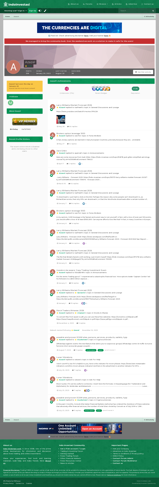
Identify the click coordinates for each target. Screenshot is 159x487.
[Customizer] (40, 10)
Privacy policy (138, 453)
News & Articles (67, 463)
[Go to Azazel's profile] (52, 106)
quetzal (78, 153)
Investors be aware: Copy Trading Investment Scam (81, 270)
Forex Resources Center (70, 461)
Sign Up (32, 11)
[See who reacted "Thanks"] (83, 243)
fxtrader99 (79, 272)
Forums (88, 4)
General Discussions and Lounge (105, 107)
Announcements (97, 153)
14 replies (73, 144)
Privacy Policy (8, 483)
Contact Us (20, 483)
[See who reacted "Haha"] (85, 390)
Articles (118, 4)
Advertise (132, 4)
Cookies (29, 483)
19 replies (74, 303)
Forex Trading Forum (69, 456)
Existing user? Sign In (15, 11)
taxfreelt (78, 107)
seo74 (77, 136)
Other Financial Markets (70, 458)
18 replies (75, 283)
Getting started (67, 453)
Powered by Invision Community (144, 483)
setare (77, 359)
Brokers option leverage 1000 (70, 133)
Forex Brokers (95, 136)
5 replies (82, 323)
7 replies (77, 370)
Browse (102, 4)
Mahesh (53, 330)
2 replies (72, 164)
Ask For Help (94, 359)
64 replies (73, 126)
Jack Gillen (61, 151)
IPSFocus (17, 481)
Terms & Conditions (121, 453)
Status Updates (142, 10)
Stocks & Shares (101, 313)
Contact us (148, 4)
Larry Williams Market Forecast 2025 (74, 290)
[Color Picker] (45, 10)
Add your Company (121, 449)
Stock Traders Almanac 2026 (70, 310)
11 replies (79, 350)
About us (74, 4)
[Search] (153, 10)
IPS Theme (7, 481)
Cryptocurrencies (103, 339)
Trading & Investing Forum (71, 451)
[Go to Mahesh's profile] (10, 102)
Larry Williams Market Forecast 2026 (74, 105)
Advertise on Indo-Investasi (124, 451)
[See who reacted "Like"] (79, 164)
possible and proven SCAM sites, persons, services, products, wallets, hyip (91, 337)
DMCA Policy (118, 456)
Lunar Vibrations (64, 357)
